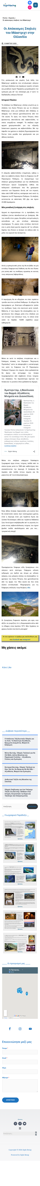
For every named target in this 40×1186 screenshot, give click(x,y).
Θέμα (4, 1068)
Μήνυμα (5, 1078)
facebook (16, 640)
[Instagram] (30, 7)
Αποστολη (10, 1100)
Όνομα (5, 1048)
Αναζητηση (32, 806)
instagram (26, 640)
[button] (20, 1128)
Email (4, 1058)
